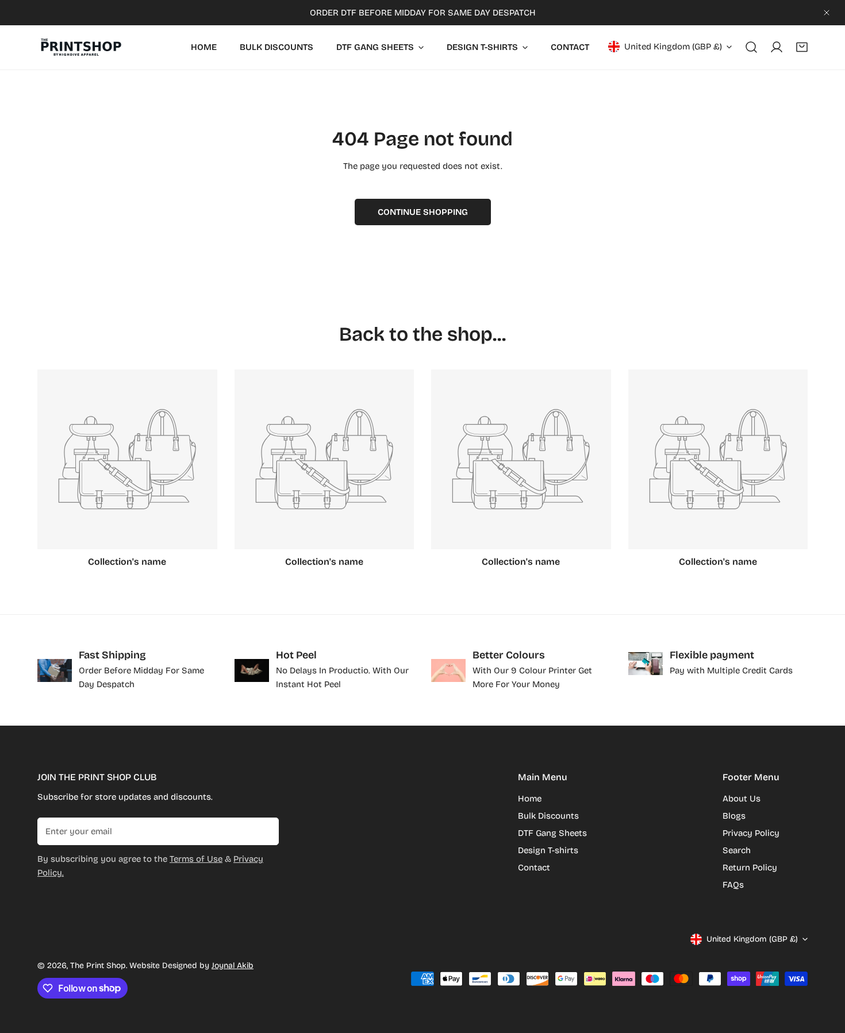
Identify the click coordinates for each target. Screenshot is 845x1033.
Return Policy (750, 867)
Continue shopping (423, 212)
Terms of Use (196, 859)
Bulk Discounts (548, 816)
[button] (802, 47)
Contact (534, 867)
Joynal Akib (233, 965)
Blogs (734, 816)
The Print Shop (98, 965)
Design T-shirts (548, 850)
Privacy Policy (751, 833)
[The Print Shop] (80, 47)
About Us (741, 798)
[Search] (751, 47)
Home (529, 798)
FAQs (733, 885)
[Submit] (264, 831)
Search (737, 850)
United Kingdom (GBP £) (673, 46)
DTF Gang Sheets (552, 833)
